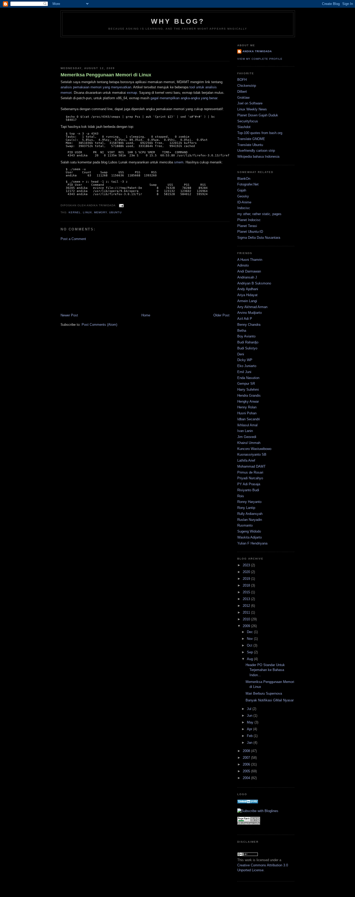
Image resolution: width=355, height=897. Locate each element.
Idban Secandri (248, 419)
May (250, 722)
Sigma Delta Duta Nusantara (258, 238)
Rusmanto (245, 525)
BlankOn (243, 179)
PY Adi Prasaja (248, 484)
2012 (247, 606)
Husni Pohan (247, 413)
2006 (247, 764)
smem (178, 162)
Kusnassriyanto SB (251, 454)
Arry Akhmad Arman (252, 307)
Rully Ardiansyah (249, 514)
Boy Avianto (246, 336)
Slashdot (244, 127)
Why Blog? (178, 21)
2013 (247, 599)
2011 (247, 612)
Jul (249, 709)
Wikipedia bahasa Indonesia (258, 156)
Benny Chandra (248, 325)
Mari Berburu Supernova (264, 693)
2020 (247, 572)
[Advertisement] (91, 47)
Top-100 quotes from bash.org (259, 133)
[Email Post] (120, 205)
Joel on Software (249, 103)
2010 (247, 619)
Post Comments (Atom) (99, 325)
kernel (75, 212)
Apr (250, 729)
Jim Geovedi (246, 437)
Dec (250, 632)
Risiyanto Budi (248, 490)
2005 (247, 771)
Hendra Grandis (249, 395)
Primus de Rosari (250, 472)
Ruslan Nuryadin (249, 520)
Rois (240, 496)
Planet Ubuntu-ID (250, 232)
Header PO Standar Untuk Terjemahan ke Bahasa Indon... (265, 670)
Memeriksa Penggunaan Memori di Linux (106, 74)
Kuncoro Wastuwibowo (254, 449)
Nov (250, 639)
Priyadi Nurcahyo (250, 478)
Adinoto (243, 265)
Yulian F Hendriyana (252, 543)
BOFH (242, 80)
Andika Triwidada (257, 51)
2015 (247, 592)
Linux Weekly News (252, 109)
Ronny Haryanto (249, 502)
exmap (132, 93)
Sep (250, 652)
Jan (250, 743)
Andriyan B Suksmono (254, 283)
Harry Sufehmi (248, 389)
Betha (241, 331)
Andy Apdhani (247, 289)
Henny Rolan (247, 407)
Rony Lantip (246, 508)
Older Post (221, 315)
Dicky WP (244, 360)
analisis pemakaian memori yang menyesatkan (96, 87)
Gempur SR (246, 384)
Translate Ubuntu (250, 145)
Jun (250, 715)
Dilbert (242, 92)
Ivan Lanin (245, 431)
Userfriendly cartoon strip (256, 150)
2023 (247, 565)
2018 (247, 585)
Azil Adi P (244, 319)
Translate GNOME (251, 139)
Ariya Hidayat (247, 295)
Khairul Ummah (248, 443)
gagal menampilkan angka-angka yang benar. (184, 98)
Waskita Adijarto (249, 537)
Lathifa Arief (246, 460)
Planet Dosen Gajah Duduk (257, 115)
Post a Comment (73, 239)
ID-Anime (244, 202)
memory (100, 212)
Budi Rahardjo (247, 342)
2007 (247, 758)
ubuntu (115, 212)
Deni (240, 354)
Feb (250, 736)
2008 (247, 751)
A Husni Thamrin (249, 260)
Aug (250, 659)
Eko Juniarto (246, 366)
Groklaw (243, 97)
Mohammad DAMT (251, 466)
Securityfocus (247, 121)
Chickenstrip (246, 86)
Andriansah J (247, 277)
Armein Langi (247, 301)
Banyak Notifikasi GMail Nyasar (270, 700)
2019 (247, 579)
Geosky (243, 196)
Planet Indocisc (249, 220)
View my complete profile (259, 58)
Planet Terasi (247, 226)
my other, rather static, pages (259, 214)
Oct (250, 645)
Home (145, 315)
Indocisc (243, 208)
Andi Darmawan (249, 271)
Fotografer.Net (248, 184)
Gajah (241, 190)
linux (87, 212)
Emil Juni (244, 372)
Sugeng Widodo (249, 531)
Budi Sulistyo (247, 348)
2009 (247, 626)
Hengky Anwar (248, 401)
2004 (247, 778)
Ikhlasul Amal (247, 425)
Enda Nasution (248, 378)
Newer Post (69, 315)
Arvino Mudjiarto (249, 313)
